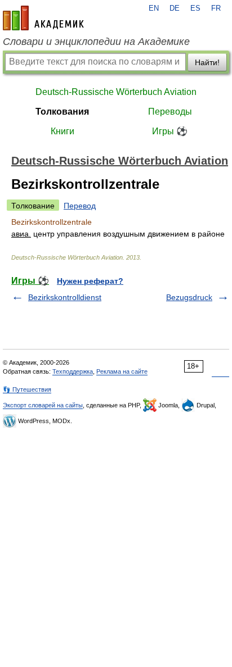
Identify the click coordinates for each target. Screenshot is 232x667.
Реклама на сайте (122, 371)
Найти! (207, 62)
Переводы (170, 111)
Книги (62, 131)
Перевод (80, 205)
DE (174, 8)
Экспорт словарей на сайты (43, 405)
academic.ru (43, 18)
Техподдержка (72, 371)
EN (154, 8)
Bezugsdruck (189, 297)
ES (195, 8)
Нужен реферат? (90, 280)
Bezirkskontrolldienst (64, 297)
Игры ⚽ (170, 131)
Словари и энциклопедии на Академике (96, 41)
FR (216, 8)
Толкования (62, 111)
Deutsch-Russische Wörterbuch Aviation (116, 92)
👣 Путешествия (27, 389)
